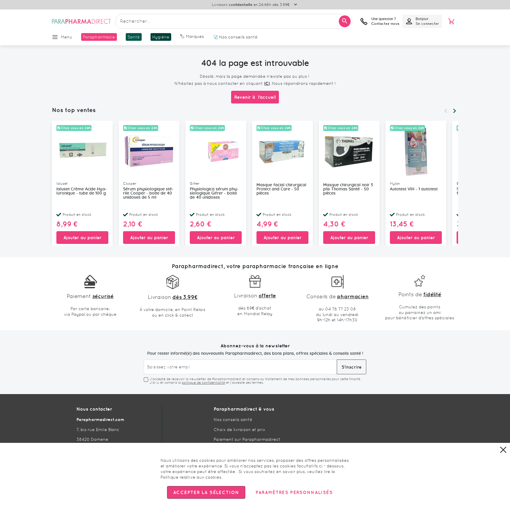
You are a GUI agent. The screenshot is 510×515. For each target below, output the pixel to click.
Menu (66, 37)
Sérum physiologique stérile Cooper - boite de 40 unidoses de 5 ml (148, 193)
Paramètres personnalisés (294, 492)
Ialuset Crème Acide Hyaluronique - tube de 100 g (81, 191)
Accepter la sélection (206, 492)
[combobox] (233, 21)
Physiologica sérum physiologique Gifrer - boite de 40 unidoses (214, 193)
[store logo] (81, 21)
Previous (445, 110)
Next (454, 110)
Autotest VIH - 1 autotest (414, 189)
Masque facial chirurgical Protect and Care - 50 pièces (281, 189)
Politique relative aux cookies (191, 477)
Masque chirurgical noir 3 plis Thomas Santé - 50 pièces (348, 189)
